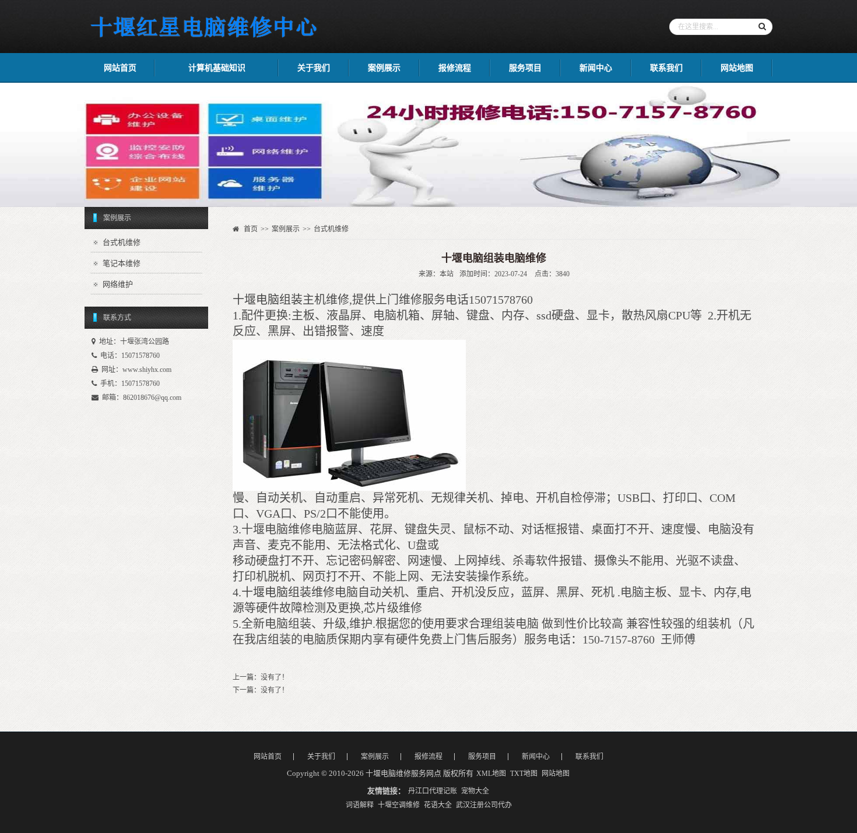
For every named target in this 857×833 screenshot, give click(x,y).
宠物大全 (475, 791)
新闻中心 (595, 68)
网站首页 (120, 68)
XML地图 (491, 773)
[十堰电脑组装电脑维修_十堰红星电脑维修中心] (205, 41)
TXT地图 (524, 773)
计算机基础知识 (216, 68)
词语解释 (360, 805)
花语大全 (438, 805)
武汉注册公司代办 (484, 805)
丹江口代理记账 (432, 791)
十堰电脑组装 (268, 299)
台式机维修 (122, 242)
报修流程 (454, 68)
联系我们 (666, 68)
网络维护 (118, 284)
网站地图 (737, 68)
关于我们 (313, 68)
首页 (251, 229)
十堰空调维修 (399, 805)
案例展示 (384, 68)
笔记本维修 (122, 263)
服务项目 (525, 68)
